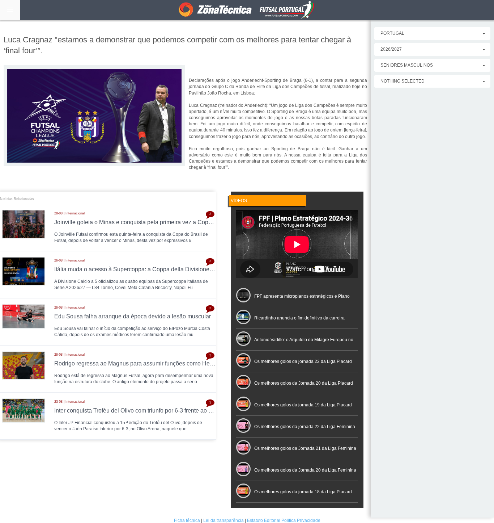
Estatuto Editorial (263, 520)
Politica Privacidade (300, 520)
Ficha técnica (187, 520)
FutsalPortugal (247, 10)
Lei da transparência (223, 520)
